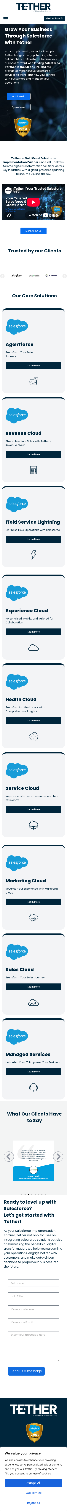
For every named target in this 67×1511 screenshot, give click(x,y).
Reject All (33, 1503)
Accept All (33, 1483)
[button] (5, 18)
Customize (34, 1493)
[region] (33, 1479)
